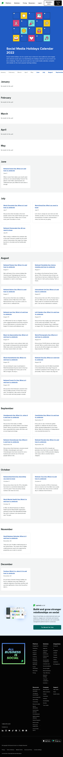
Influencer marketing (35, 660)
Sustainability (46, 700)
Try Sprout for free (47, 627)
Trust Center (45, 705)
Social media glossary (35, 711)
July (43, 72)
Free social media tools (35, 725)
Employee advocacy (35, 663)
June (37, 72)
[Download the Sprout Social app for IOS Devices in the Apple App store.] (46, 740)
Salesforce (55, 661)
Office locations (46, 691)
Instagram (55, 650)
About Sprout (46, 689)
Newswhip (35, 670)
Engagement (35, 646)
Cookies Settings (38, 749)
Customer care (46, 663)
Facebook (55, 646)
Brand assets (36, 722)
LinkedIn (55, 652)
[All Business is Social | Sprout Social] (13, 653)
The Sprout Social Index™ (36, 694)
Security (45, 703)
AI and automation (35, 667)
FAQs (54, 691)
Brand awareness (47, 670)
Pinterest (55, 657)
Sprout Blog (35, 699)
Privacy (3, 749)
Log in (40, 3)
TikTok (54, 659)
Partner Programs (36, 720)
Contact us (5, 727)
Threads (55, 655)
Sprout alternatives (35, 707)
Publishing (35, 648)
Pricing (25, 3)
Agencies (45, 648)
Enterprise (45, 646)
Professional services (45, 657)
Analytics (35, 650)
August (50, 72)
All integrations (56, 664)
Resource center (36, 704)
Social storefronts (47, 666)
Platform (8, 3)
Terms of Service (10, 749)
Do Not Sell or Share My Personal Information (12, 753)
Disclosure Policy (28, 749)
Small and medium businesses (45, 652)
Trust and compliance (45, 680)
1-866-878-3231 (6, 724)
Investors (45, 698)
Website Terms (19, 749)
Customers (45, 696)
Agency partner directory (36, 717)
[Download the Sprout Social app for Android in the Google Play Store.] (56, 740)
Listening (35, 656)
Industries (45, 683)
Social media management (46, 661)
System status (56, 694)
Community (35, 701)
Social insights (46, 668)
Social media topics (35, 729)
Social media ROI (36, 697)
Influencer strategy (45, 676)
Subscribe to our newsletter (36, 690)
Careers (44, 694)
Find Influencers (36, 714)
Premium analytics (35, 653)
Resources (32, 3)
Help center (55, 689)
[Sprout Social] (3, 3)
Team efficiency (46, 672)
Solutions (17, 3)
